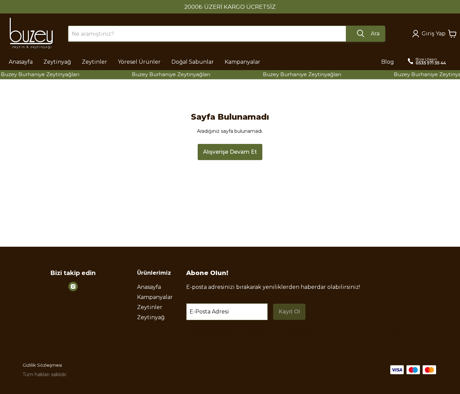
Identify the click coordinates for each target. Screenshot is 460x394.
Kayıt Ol (289, 311)
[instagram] (73, 286)
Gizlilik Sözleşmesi (42, 365)
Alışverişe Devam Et (230, 152)
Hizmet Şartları (394, 332)
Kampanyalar (155, 297)
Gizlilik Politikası (343, 332)
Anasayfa (149, 287)
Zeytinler (149, 307)
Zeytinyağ (151, 317)
